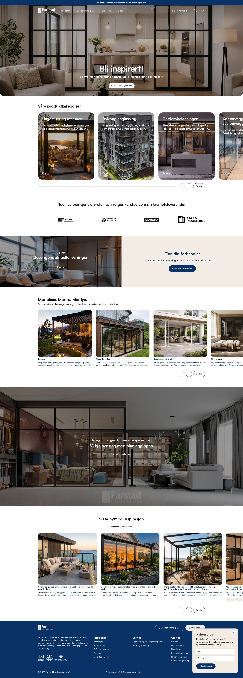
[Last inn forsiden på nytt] (46, 10)
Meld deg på (206, 666)
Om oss (119, 10)
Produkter (65, 10)
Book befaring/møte (87, 10)
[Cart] (202, 11)
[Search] (195, 10)
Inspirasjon (106, 10)
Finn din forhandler (180, 10)
